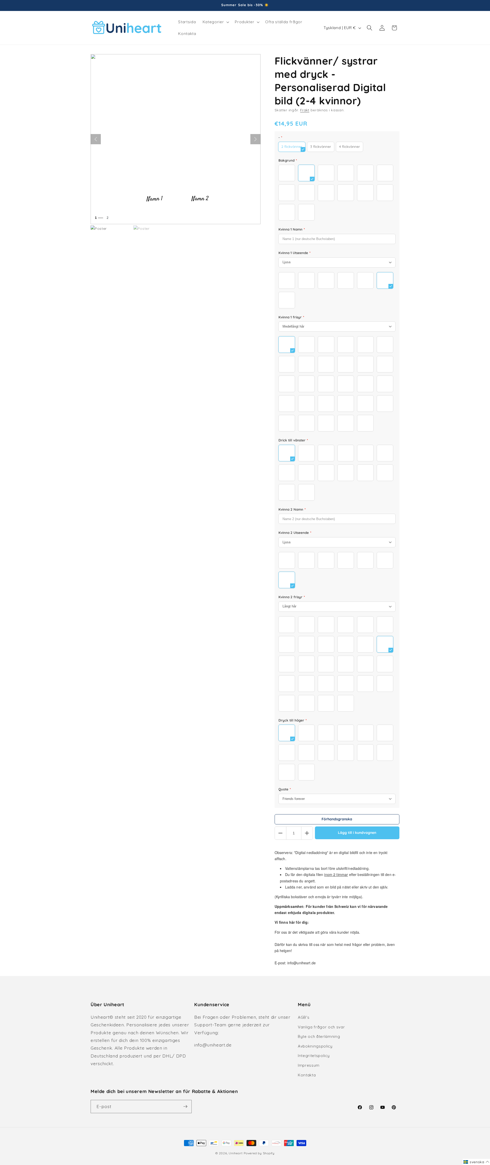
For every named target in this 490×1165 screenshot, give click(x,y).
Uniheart (235, 1153)
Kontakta (307, 1075)
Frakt (304, 110)
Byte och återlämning (319, 1036)
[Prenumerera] (185, 1106)
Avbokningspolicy (315, 1046)
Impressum (309, 1065)
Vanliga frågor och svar (321, 1027)
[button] (215, 22)
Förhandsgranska (337, 819)
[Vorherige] (96, 139)
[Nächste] (255, 139)
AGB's (303, 1017)
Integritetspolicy (313, 1055)
